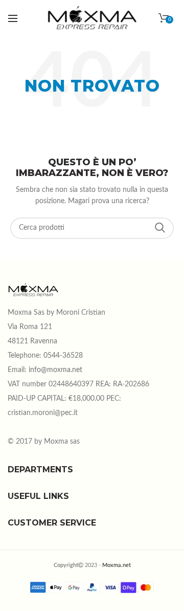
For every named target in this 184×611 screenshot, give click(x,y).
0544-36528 (63, 355)
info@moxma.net (55, 370)
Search (160, 228)
